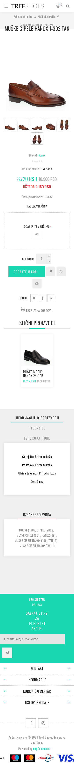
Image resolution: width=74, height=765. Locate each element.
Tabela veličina (37, 206)
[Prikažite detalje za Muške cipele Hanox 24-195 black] (37, 350)
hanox (46, 535)
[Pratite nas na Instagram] (43, 723)
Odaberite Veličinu (37, 226)
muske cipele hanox (27, 540)
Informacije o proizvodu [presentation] (37, 417)
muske (23, 530)
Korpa (60, 4)
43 (37, 234)
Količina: (28, 258)
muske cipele (24, 535)
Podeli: (23, 298)
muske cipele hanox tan (35, 545)
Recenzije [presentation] (37, 428)
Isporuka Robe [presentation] (37, 438)
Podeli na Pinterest (51, 298)
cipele (41, 530)
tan (50, 540)
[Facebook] (31, 723)
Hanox (41, 155)
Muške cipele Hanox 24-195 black (33, 375)
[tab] (37, 417)
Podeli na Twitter (34, 298)
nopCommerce (41, 748)
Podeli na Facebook (42, 298)
